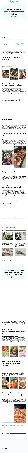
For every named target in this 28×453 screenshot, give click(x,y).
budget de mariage (4, 217)
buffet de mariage (17, 217)
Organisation (17, 258)
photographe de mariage (7, 180)
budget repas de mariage (11, 217)
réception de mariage (9, 426)
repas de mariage (15, 426)
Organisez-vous (5, 44)
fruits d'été (14, 425)
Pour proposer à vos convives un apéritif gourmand (10, 336)
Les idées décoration (23, 442)
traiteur (3, 220)
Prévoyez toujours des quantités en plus (20, 41)
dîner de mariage (23, 217)
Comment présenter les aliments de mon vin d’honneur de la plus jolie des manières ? (20, 316)
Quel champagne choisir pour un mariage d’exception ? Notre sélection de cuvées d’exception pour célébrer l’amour (20, 245)
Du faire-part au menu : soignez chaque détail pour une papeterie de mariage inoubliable (7, 261)
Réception (10, 7)
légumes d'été (21, 425)
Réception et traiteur (16, 7)
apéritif (3, 425)
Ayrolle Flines (15, 16)
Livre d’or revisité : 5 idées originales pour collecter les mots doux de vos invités (20, 261)
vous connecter (6, 227)
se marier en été (20, 426)
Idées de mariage (3, 442)
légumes (18, 425)
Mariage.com (4, 448)
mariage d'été (3, 426)
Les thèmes (9, 442)
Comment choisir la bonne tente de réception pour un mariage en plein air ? (7, 244)
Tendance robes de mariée (23, 440)
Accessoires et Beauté (4, 444)
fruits (11, 425)
